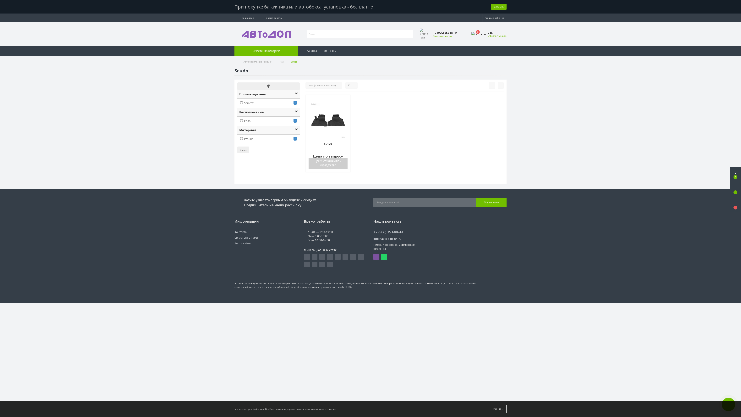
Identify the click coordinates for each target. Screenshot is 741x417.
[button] (246, 18)
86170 (328, 144)
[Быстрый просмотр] (346, 111)
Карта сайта (242, 243)
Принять (497, 409)
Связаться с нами (246, 237)
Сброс (243, 150)
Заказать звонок (442, 36)
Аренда (312, 51)
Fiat (281, 61)
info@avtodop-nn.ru (387, 239)
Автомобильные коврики (258, 61)
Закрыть (499, 6)
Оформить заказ (497, 35)
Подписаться (491, 202)
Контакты (330, 51)
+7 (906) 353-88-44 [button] (388, 232)
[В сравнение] (346, 105)
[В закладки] (346, 100)
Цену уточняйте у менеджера (328, 163)
